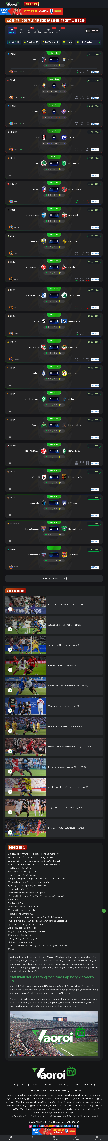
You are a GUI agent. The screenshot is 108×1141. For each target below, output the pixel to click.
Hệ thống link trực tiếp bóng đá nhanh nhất (27, 885)
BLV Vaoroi (51, 42)
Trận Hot (32, 42)
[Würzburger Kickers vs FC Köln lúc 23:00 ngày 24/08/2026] (54, 267)
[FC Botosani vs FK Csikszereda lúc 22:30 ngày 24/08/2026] (54, 189)
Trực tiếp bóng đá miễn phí (20, 868)
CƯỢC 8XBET (31, 3)
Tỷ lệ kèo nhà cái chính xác (20, 942)
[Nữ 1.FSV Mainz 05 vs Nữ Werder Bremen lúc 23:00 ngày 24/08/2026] (54, 451)
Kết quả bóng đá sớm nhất (20, 935)
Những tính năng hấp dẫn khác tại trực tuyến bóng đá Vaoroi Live (37, 921)
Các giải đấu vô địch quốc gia (21, 910)
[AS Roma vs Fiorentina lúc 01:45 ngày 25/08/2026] (54, 111)
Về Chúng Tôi (65, 1084)
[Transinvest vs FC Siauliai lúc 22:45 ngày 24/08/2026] (54, 241)
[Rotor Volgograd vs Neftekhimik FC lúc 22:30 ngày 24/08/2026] (54, 215)
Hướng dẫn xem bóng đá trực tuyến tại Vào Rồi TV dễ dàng (35, 917)
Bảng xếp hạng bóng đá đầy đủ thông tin (26, 931)
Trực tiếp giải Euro (16, 903)
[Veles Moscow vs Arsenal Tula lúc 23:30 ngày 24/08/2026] (54, 554)
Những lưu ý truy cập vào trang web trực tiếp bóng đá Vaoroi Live (37, 945)
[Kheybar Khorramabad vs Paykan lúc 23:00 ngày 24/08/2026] (54, 399)
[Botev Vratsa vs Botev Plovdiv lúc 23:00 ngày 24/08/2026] (54, 347)
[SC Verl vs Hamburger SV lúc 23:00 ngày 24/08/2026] (54, 321)
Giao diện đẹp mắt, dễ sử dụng (22, 875)
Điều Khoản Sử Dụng (85, 1084)
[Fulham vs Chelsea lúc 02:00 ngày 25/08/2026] (54, 137)
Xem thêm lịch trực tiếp (53, 578)
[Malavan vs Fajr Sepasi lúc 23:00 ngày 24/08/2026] (54, 373)
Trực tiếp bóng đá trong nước (21, 914)
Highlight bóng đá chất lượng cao (23, 938)
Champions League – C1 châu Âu (23, 907)
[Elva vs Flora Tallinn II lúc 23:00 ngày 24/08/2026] (54, 163)
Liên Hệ (77, 1090)
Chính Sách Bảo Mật (37, 1090)
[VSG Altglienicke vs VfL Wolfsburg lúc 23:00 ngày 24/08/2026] (54, 295)
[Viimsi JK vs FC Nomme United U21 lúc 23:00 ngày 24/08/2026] (54, 477)
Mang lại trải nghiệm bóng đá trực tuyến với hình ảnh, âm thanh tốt (38, 878)
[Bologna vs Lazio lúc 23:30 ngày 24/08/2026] (54, 59)
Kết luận (11, 949)
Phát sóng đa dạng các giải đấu (22, 871)
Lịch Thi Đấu (33, 1084)
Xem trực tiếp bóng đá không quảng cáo (26, 893)
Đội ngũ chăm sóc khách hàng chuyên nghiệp (29, 882)
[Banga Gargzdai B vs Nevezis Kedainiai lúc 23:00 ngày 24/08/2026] (54, 529)
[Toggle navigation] (101, 4)
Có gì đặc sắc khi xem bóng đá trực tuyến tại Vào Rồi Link (34, 861)
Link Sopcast (49, 1084)
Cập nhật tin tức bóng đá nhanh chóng (25, 924)
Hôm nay (71, 42)
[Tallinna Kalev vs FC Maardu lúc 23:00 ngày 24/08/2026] (54, 503)
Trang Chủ (18, 1084)
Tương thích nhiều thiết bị (19, 889)
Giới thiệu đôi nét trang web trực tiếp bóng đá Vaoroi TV (33, 854)
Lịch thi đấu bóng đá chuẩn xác (22, 928)
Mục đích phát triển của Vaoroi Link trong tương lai (30, 857)
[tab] (12, 31)
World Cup (13, 900)
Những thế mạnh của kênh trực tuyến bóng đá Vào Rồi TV (34, 864)
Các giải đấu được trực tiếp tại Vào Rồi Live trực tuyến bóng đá (36, 896)
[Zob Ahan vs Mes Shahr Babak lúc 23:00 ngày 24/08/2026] (54, 425)
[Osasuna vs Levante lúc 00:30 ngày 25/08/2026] (54, 85)
